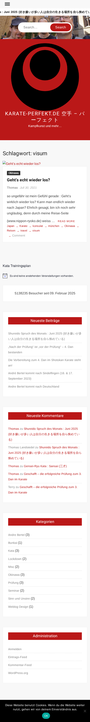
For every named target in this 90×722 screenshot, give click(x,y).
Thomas (12, 187)
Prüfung (13, 582)
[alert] (45, 275)
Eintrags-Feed (17, 657)
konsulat (38, 226)
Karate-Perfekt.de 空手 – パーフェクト (45, 117)
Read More (66, 221)
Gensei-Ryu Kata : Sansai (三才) (45, 466)
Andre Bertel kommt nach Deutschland (33, 386)
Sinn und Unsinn (19, 598)
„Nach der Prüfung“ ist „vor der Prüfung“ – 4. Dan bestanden (40, 349)
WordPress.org (18, 673)
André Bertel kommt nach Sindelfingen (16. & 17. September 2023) (40, 375)
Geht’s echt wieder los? (28, 180)
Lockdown (15, 559)
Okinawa (14, 173)
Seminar (13, 590)
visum (36, 230)
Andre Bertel (16, 534)
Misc (11, 566)
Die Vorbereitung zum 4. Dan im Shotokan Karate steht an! (44, 362)
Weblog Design (18, 606)
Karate (23, 226)
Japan (10, 226)
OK (46, 715)
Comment (18, 235)
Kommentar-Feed (20, 665)
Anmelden (15, 649)
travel (24, 230)
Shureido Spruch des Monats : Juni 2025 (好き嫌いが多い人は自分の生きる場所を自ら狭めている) (45, 336)
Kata (11, 550)
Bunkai (12, 542)
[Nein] (85, 711)
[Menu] (7, 4)
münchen (53, 226)
